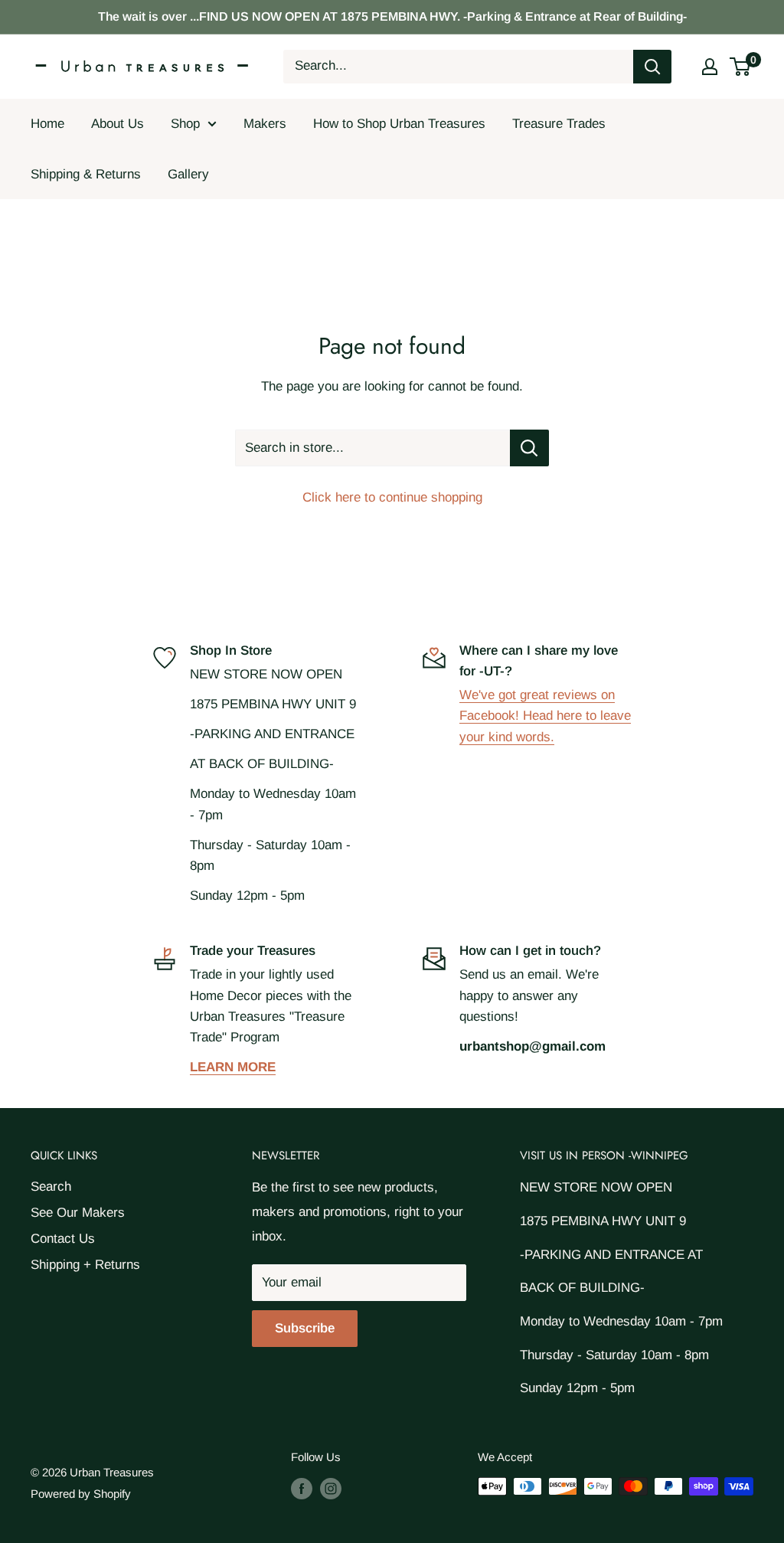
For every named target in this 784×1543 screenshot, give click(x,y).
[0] (740, 66)
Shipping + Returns (85, 1264)
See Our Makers (78, 1212)
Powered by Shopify (81, 1493)
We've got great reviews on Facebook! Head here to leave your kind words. (545, 716)
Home (47, 123)
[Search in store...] (529, 448)
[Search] (652, 66)
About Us (117, 123)
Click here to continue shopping (392, 497)
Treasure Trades (559, 123)
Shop (185, 123)
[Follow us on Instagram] (330, 1488)
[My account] (709, 66)
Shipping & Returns (86, 174)
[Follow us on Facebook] (301, 1488)
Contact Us (63, 1238)
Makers (264, 123)
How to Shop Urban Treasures (399, 123)
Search (51, 1186)
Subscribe (305, 1328)
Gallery (188, 174)
